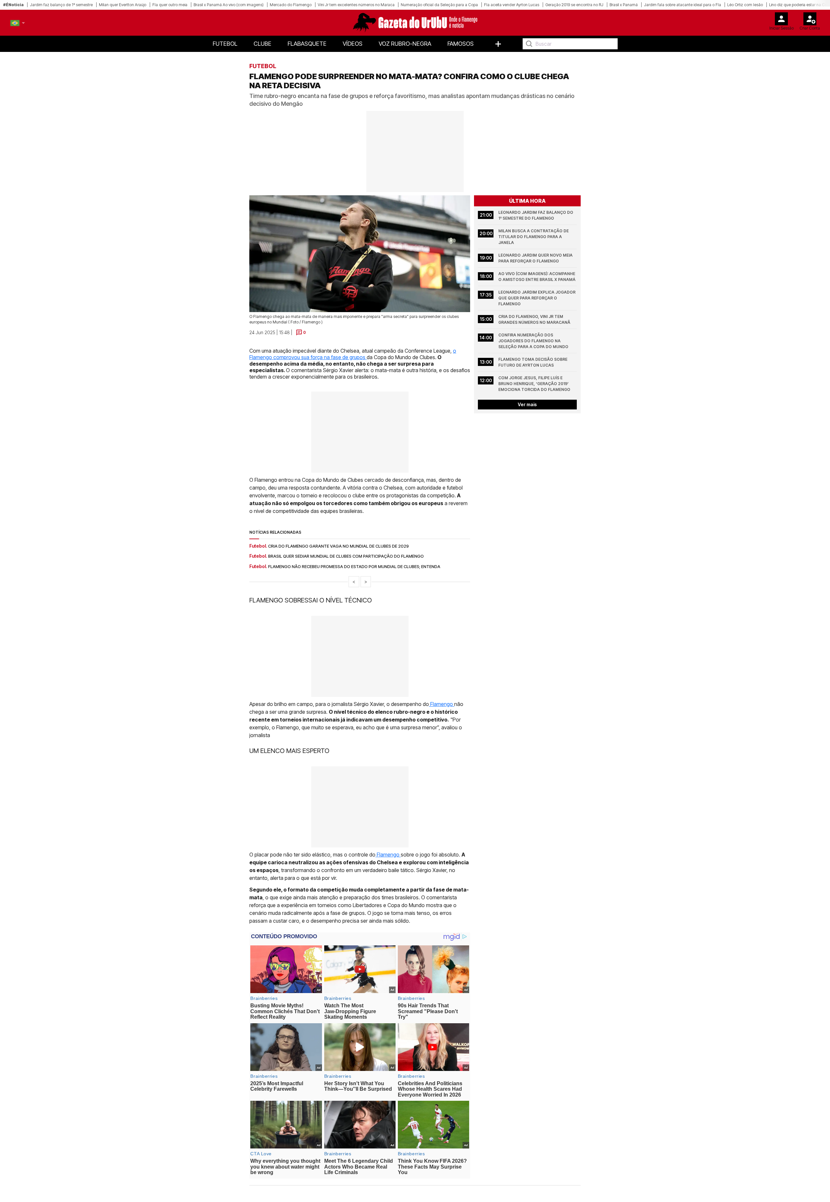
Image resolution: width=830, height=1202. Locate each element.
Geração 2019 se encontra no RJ (574, 4)
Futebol (225, 43)
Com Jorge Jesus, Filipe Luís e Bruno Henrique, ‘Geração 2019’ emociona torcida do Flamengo (534, 383)
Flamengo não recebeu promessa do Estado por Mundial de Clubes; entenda (354, 566)
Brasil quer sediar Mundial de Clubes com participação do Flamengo (346, 556)
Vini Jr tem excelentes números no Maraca (356, 4)
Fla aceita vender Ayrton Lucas (511, 4)
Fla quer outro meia (169, 4)
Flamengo (441, 704)
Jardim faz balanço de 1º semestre (61, 4)
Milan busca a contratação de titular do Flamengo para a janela (534, 236)
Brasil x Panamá (624, 4)
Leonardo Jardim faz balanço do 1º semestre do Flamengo (536, 215)
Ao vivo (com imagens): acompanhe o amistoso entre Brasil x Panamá (537, 276)
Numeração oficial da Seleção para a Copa (439, 4)
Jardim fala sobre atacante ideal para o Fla (682, 4)
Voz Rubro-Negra (405, 43)
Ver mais (527, 404)
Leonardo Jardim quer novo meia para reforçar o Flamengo (536, 258)
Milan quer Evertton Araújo (122, 4)
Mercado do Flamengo (291, 4)
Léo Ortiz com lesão (745, 4)
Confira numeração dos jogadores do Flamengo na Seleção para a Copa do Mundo (533, 341)
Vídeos (352, 43)
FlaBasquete (307, 43)
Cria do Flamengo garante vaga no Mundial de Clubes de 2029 (338, 546)
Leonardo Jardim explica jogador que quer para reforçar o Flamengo (537, 298)
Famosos (460, 43)
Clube (262, 43)
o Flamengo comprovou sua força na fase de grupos (352, 353)
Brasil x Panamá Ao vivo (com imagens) (229, 4)
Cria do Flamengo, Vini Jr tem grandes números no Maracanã (534, 319)
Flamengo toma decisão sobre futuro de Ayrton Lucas (533, 362)
